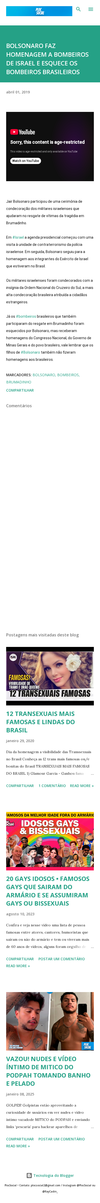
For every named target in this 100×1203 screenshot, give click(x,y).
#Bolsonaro (30, 352)
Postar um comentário (61, 958)
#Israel (18, 237)
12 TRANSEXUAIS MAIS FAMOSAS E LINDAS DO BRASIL (40, 721)
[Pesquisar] (78, 9)
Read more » (82, 785)
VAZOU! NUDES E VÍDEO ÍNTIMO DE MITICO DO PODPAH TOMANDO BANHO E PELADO (48, 1071)
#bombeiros (26, 316)
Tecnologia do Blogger (53, 1175)
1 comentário (52, 785)
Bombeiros (68, 374)
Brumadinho (18, 382)
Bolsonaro (44, 374)
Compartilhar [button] (20, 390)
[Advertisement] (50, 580)
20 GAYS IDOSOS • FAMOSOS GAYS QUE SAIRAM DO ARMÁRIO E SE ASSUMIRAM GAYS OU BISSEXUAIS (47, 890)
